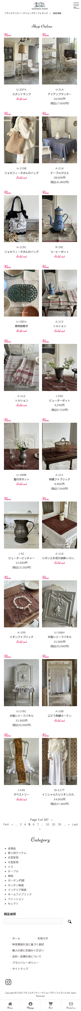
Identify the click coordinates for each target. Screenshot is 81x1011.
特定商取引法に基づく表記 (28, 944)
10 (47, 824)
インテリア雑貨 (17, 890)
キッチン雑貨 (16, 885)
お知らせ (42, 938)
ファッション (16, 899)
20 (53, 824)
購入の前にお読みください (28, 950)
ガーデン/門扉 (16, 880)
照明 (10, 876)
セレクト (13, 904)
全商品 (12, 848)
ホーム (16, 938)
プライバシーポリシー (25, 963)
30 (59, 824)
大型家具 (13, 857)
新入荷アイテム (17, 853)
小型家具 (13, 862)
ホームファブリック (20, 894)
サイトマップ (20, 969)
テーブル (13, 871)
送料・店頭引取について (26, 956)
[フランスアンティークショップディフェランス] (40, 5)
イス (10, 867)
